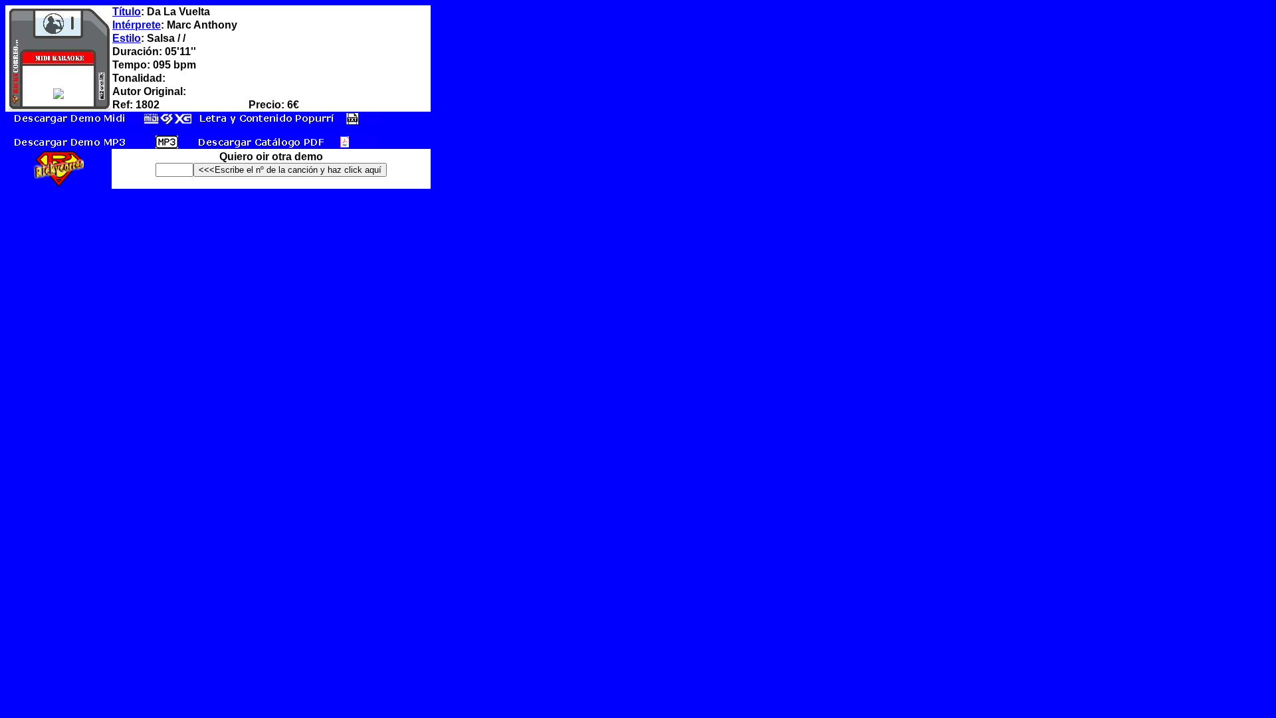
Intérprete (136, 25)
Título (126, 11)
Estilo (126, 38)
